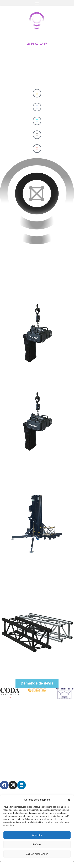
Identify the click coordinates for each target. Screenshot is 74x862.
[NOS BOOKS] (37, 662)
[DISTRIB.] (37, 148)
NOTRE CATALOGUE (37, 676)
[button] (69, 799)
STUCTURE (37, 141)
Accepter (37, 835)
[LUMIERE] (37, 93)
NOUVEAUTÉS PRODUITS (25, 86)
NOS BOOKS (37, 667)
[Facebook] (4, 785)
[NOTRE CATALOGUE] (37, 672)
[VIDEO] (37, 121)
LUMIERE (37, 100)
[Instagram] (13, 785)
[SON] (37, 107)
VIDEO (37, 128)
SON (37, 114)
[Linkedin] (21, 785)
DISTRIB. (37, 155)
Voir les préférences (37, 853)
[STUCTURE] (37, 134)
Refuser (37, 844)
